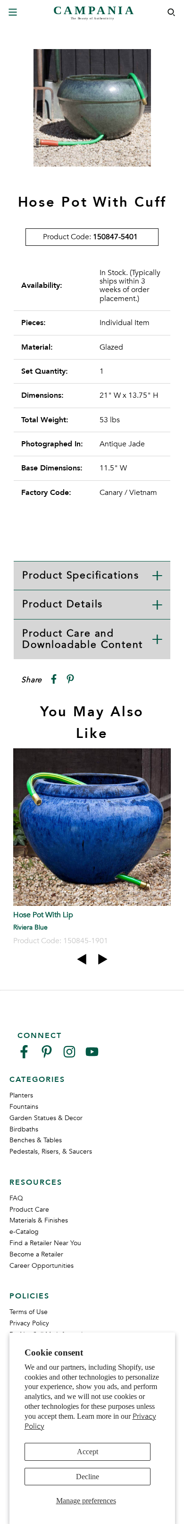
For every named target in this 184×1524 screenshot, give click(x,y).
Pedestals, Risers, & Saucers (50, 1151)
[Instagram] (69, 1056)
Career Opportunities (41, 1265)
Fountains (23, 1106)
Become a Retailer (36, 1254)
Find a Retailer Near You (45, 1243)
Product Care (29, 1209)
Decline (87, 1477)
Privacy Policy (29, 1323)
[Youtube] (92, 1056)
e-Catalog (24, 1231)
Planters (21, 1095)
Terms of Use (28, 1311)
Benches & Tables (35, 1140)
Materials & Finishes (38, 1220)
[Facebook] (24, 1056)
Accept (87, 1452)
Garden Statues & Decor (46, 1118)
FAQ (16, 1198)
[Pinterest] (46, 1056)
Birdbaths (23, 1129)
